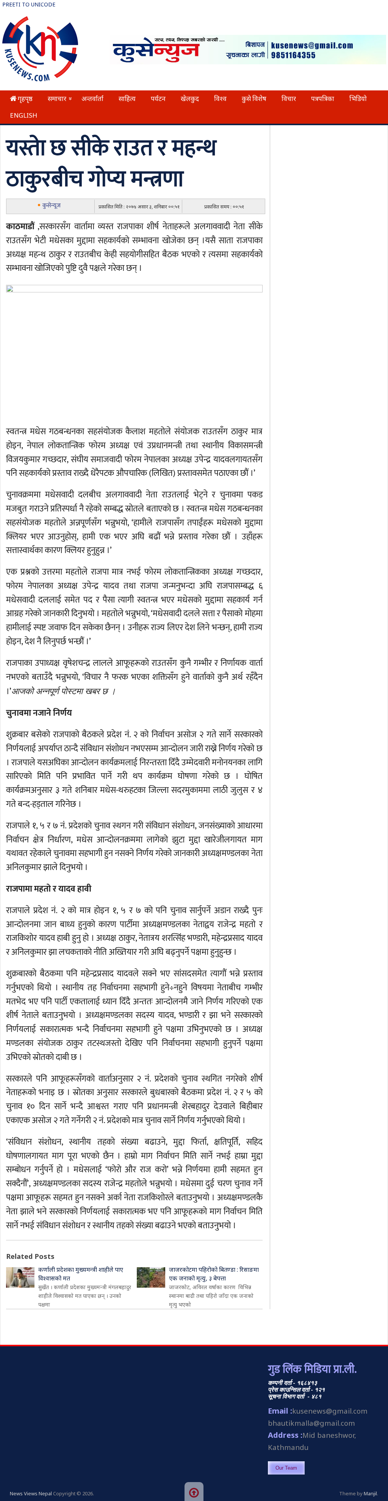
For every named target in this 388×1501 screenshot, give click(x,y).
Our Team (286, 1468)
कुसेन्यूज (51, 205)
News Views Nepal (31, 1493)
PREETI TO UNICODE (28, 4)
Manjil (370, 1493)
